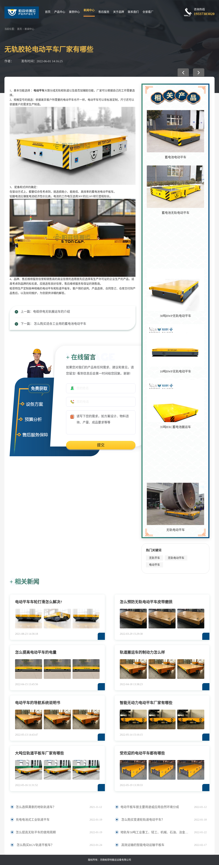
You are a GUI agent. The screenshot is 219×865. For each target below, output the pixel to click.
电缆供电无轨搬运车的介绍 (51, 311)
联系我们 (133, 11)
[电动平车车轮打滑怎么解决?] (28, 618)
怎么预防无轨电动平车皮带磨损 (146, 602)
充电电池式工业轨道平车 (33, 819)
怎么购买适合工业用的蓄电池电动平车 (59, 323)
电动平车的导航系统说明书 (37, 703)
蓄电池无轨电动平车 (175, 213)
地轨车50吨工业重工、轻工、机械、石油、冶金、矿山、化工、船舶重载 (155, 832)
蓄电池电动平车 (175, 157)
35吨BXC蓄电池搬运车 (175, 427)
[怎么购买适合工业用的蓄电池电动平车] (198, 72)
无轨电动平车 (175, 530)
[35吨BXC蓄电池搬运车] (175, 401)
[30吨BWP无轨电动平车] (175, 290)
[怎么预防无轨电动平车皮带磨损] (133, 618)
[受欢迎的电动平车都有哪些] (133, 770)
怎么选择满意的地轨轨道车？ (36, 807)
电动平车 (39, 90)
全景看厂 (148, 11)
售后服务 (103, 11)
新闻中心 (89, 10)
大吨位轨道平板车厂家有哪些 (39, 753)
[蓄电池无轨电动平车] (175, 186)
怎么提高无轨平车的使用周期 (36, 832)
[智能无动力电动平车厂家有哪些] (133, 719)
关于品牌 (118, 11)
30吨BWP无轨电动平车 (175, 316)
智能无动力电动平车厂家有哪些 (146, 703)
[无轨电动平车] (175, 504)
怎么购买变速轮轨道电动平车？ (142, 819)
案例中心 (74, 11)
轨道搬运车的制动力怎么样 (142, 652)
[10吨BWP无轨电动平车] (175, 345)
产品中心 (59, 11)
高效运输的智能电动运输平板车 (142, 845)
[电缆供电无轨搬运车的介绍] (183, 72)
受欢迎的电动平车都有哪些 (142, 753)
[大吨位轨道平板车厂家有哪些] (28, 770)
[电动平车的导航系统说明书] (28, 719)
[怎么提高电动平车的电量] (28, 669)
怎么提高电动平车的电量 (35, 652)
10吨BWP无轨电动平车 (175, 371)
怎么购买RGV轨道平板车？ (35, 845)
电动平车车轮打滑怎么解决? (38, 602)
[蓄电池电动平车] (175, 131)
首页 (47, 11)
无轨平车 (154, 557)
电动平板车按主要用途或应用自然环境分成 (149, 807)
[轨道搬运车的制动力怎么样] (133, 669)
